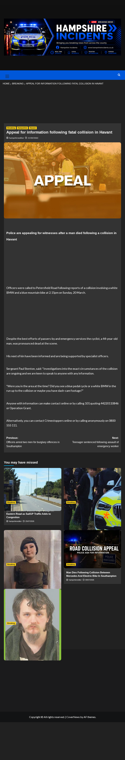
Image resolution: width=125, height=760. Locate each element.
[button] (6, 75)
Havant (33, 128)
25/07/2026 (29, 521)
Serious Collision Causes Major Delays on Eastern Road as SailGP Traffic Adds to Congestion (30, 514)
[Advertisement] (62, 105)
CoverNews (73, 716)
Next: (95, 442)
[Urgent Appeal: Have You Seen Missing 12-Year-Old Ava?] (32, 549)
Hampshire (22, 128)
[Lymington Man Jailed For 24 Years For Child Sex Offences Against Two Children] (32, 608)
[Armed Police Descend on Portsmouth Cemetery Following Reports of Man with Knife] (92, 487)
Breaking (11, 128)
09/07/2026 (89, 580)
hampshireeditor (16, 138)
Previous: (33, 442)
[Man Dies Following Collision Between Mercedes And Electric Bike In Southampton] (92, 549)
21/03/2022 (33, 138)
